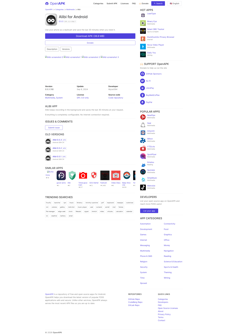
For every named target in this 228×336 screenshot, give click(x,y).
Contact (161, 320)
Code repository (115, 98)
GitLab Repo (134, 305)
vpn (65, 203)
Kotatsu (79, 203)
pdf (102, 203)
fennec (121, 207)
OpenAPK (49, 9)
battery (63, 216)
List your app (149, 211)
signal (86, 211)
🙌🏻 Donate (143, 3)
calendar (129, 211)
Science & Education (173, 261)
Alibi (63, 16)
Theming (168, 272)
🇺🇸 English (174, 3)
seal (91, 207)
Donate (90, 43)
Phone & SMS (146, 256)
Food (166, 229)
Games (143, 234)
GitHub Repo (134, 299)
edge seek (61, 211)
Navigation (169, 251)
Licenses (125, 3)
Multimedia (70, 9)
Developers (163, 302)
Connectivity (169, 224)
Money (167, 245)
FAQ (134, 3)
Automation (145, 224)
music (71, 203)
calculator (119, 211)
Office (166, 240)
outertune (129, 203)
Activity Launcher (92, 203)
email (71, 216)
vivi (47, 207)
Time (142, 278)
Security (143, 267)
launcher (57, 203)
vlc (47, 216)
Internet (143, 240)
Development (146, 229)
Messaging (145, 245)
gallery (62, 207)
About (160, 311)
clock (70, 211)
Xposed (143, 283)
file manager (50, 211)
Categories (98, 3)
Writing (167, 278)
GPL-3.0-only (83, 98)
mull (114, 207)
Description (52, 49)
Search (159, 3)
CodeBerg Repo (135, 302)
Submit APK (112, 3)
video (102, 211)
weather (54, 216)
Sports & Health (171, 267)
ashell (107, 207)
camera (54, 207)
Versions (66, 49)
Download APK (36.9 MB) (90, 36)
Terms (160, 317)
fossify (48, 203)
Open (57, 3)
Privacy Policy (164, 314)
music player (82, 207)
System (59, 98)
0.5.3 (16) (49, 89)
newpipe (120, 203)
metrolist (71, 207)
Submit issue (54, 127)
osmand (99, 207)
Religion (143, 261)
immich (94, 211)
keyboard (110, 203)
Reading (167, 256)
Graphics (168, 234)
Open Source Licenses (168, 308)
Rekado (78, 211)
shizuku (110, 211)
